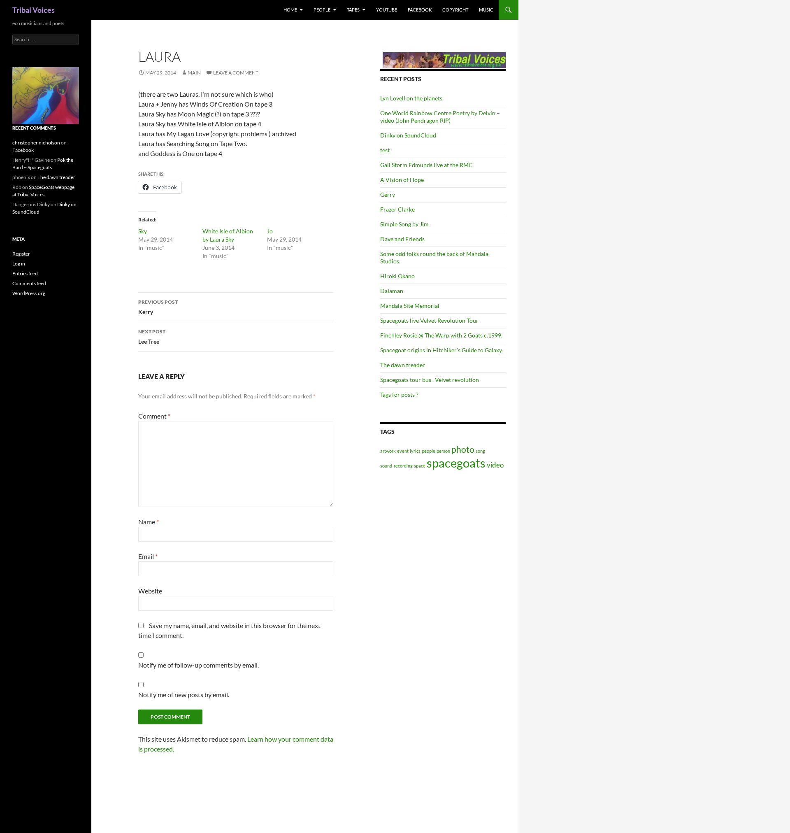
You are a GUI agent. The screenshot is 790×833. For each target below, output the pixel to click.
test (385, 150)
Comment (154, 416)
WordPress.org (28, 293)
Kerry (158, 307)
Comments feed (29, 283)
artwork (388, 451)
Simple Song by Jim (404, 224)
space (419, 465)
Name (148, 522)
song (480, 451)
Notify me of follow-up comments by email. (198, 665)
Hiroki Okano (397, 275)
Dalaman (391, 290)
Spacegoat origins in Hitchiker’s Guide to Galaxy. (441, 350)
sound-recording (396, 465)
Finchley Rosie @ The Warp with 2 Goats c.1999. (441, 335)
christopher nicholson (36, 143)
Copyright (455, 9)
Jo (270, 231)
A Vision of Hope (402, 179)
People (322, 9)
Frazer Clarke (397, 209)
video (495, 465)
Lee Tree (151, 336)
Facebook (420, 9)
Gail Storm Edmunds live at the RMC (426, 164)
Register (21, 254)
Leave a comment (235, 73)
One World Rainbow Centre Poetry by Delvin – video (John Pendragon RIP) (440, 116)
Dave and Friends (402, 238)
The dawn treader (402, 364)
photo (462, 449)
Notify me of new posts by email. (183, 694)
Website (150, 591)
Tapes (353, 9)
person (443, 451)
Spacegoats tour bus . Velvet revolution (429, 379)
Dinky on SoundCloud (408, 135)
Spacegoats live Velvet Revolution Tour (429, 320)
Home (290, 9)
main (194, 73)
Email (148, 556)
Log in (18, 264)
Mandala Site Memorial (409, 305)
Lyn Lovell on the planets (411, 98)
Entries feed (25, 273)
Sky (142, 231)
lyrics (415, 451)
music (486, 9)
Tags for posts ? (399, 394)
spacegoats (456, 463)
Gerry (387, 194)
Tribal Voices (33, 9)
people (428, 451)
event (403, 451)
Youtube (386, 9)
